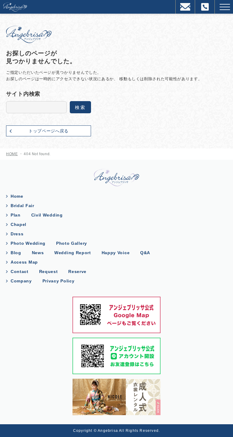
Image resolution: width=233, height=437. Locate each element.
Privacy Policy (58, 280)
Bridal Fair (22, 205)
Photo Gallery (71, 243)
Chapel (18, 224)
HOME (12, 154)
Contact (20, 271)
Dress (17, 233)
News (38, 252)
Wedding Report (72, 252)
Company (21, 280)
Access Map (24, 262)
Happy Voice (116, 252)
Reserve (77, 271)
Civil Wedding (47, 215)
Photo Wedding (28, 243)
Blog (16, 252)
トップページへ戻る (49, 130)
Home (17, 196)
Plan (16, 215)
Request (48, 271)
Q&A (145, 252)
